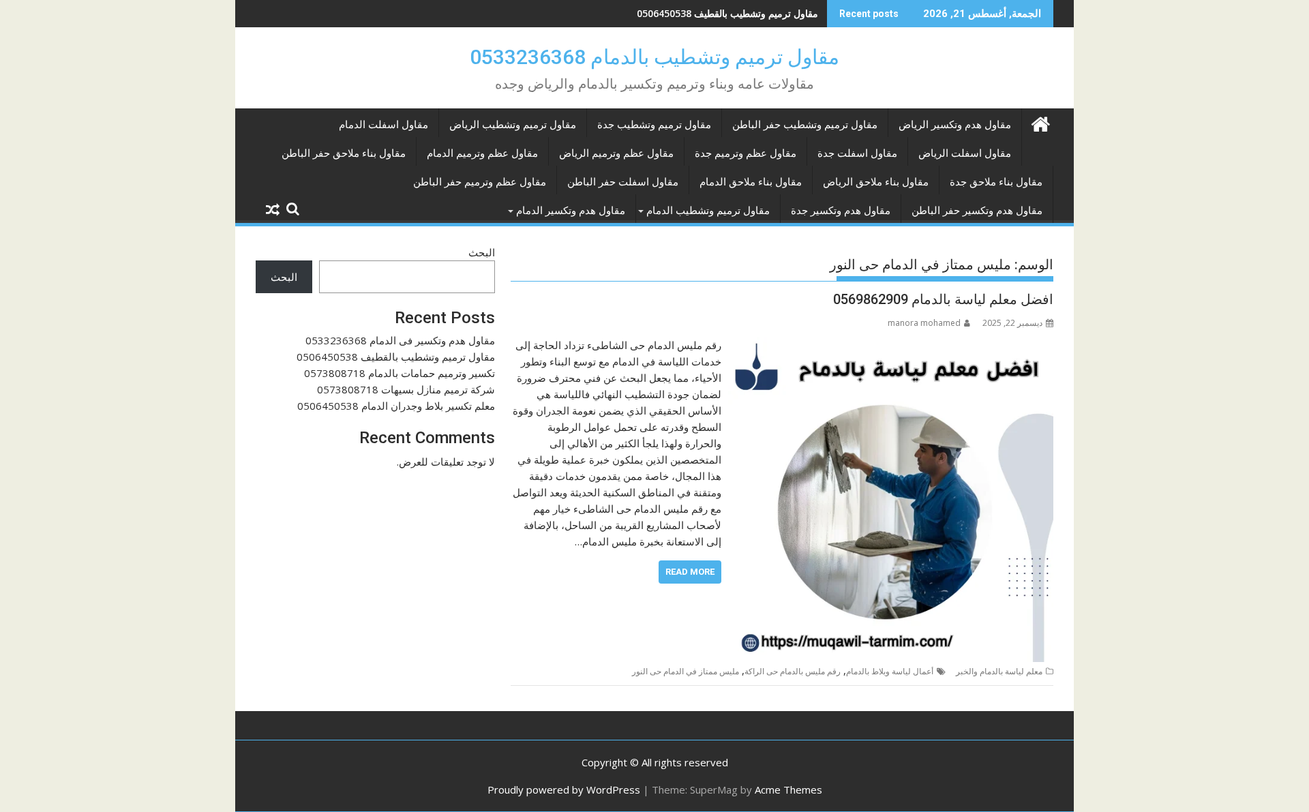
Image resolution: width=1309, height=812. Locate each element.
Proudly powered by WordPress (563, 789)
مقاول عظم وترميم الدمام (482, 153)
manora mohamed (924, 323)
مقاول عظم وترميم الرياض (616, 153)
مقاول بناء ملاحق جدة (996, 182)
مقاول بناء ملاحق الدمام (750, 182)
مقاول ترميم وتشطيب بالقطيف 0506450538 (396, 356)
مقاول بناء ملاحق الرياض (876, 182)
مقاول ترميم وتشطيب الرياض (512, 125)
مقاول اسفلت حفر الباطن (622, 182)
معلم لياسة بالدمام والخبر (999, 671)
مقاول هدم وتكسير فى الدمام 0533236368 (400, 340)
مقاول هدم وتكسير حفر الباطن (977, 211)
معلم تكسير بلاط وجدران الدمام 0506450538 (396, 405)
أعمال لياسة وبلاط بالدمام (889, 671)
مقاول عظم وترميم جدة (745, 153)
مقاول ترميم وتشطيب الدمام (708, 211)
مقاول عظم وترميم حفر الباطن (479, 182)
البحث (481, 252)
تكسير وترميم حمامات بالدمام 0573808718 (730, 13)
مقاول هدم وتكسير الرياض (955, 125)
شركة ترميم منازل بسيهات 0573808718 (406, 389)
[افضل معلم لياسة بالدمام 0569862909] (890, 345)
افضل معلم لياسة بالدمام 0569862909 (943, 299)
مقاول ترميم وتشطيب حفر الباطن (804, 125)
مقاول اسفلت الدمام (383, 125)
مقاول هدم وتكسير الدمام (570, 211)
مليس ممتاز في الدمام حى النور (685, 671)
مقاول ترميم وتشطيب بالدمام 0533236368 (654, 57)
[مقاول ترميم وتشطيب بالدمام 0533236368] (1040, 122)
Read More (689, 572)
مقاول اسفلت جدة (857, 153)
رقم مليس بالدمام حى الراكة (792, 671)
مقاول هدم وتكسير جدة (840, 211)
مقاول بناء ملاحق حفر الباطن (344, 153)
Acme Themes (788, 789)
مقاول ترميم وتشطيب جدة (654, 125)
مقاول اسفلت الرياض (964, 153)
